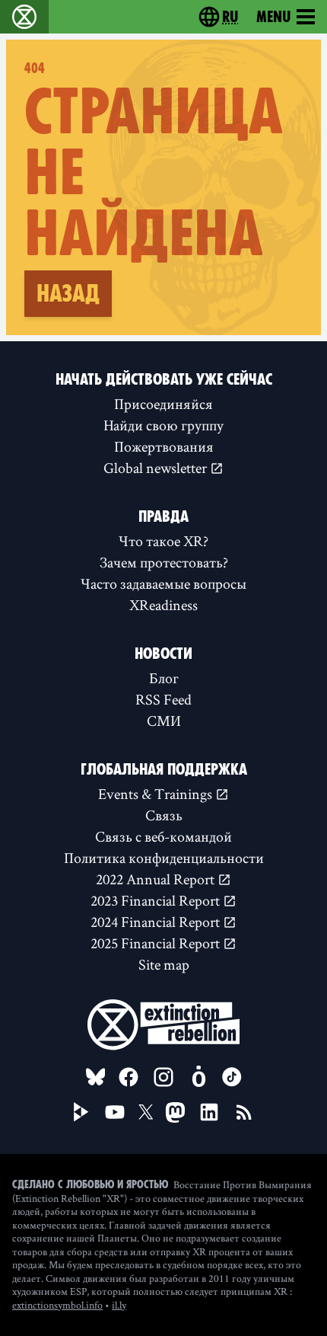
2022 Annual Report (156, 879)
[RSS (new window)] (244, 1112)
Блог (164, 678)
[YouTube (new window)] (114, 1112)
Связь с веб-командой (163, 836)
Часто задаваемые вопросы (163, 583)
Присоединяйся (163, 404)
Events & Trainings (156, 794)
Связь (164, 815)
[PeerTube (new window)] (81, 1112)
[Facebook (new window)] (128, 1077)
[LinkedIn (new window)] (209, 1112)
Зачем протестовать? (164, 562)
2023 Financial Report (156, 900)
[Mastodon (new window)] (175, 1112)
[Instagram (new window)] (163, 1077)
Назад (68, 293)
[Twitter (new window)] (146, 1112)
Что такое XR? (163, 541)
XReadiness (163, 605)
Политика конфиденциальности (164, 858)
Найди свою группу (163, 425)
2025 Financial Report (156, 943)
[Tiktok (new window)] (232, 1077)
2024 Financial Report (156, 922)
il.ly (119, 1305)
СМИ (164, 720)
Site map (163, 964)
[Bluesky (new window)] (96, 1077)
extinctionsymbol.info (57, 1305)
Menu (273, 17)
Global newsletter (156, 468)
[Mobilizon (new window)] (198, 1077)
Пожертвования (164, 446)
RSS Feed (163, 699)
